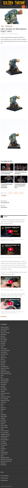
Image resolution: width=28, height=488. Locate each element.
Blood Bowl (3, 343)
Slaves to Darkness (5, 430)
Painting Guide (4, 416)
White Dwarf (3, 462)
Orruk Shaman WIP (5, 202)
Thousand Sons (4, 445)
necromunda (3, 402)
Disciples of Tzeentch (5, 371)
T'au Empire (3, 441)
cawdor (2, 346)
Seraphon (3, 423)
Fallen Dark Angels (5, 380)
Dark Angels (3, 361)
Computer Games (4, 353)
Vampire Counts (4, 454)
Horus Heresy (3, 387)
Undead (2, 450)
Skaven (2, 429)
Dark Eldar (3, 362)
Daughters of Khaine (5, 368)
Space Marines (4, 437)
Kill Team (2, 395)
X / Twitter (10, 192)
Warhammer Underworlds (6, 461)
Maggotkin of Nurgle (5, 400)
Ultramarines (3, 448)
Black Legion (3, 337)
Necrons (2, 404)
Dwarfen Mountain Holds (6, 373)
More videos (4, 316)
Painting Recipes (4, 480)
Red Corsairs (3, 421)
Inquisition (3, 391)
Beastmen (3, 336)
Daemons (3, 359)
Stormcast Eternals (5, 439)
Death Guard (3, 370)
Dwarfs (2, 375)
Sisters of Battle (4, 425)
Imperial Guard (4, 389)
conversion (3, 355)
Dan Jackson (14, 33)
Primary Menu (26, 6)
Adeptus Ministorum (5, 329)
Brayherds (3, 345)
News (2, 405)
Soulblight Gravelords (5, 434)
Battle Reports (4, 334)
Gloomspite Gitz (4, 382)
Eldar (2, 377)
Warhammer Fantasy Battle (6, 459)
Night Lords (3, 407)
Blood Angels (3, 341)
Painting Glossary (4, 478)
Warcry (2, 455)
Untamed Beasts (4, 452)
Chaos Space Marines (5, 350)
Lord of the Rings (4, 398)
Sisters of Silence (4, 427)
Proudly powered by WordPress (6, 486)
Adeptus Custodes (5, 327)
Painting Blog (8, 26)
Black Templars (4, 339)
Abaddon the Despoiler (6, 257)
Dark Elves (3, 364)
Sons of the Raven (4, 432)
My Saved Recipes (5, 475)
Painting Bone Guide (5, 289)
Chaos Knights (4, 348)
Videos (5, 216)
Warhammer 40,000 (5, 457)
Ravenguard (3, 420)
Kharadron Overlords (5, 393)
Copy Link (3, 195)
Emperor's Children (5, 379)
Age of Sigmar (4, 330)
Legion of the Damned (5, 396)
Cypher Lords (3, 357)
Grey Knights (3, 384)
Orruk (2, 412)
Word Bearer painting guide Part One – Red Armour (12, 239)
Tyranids (2, 446)
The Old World (4, 443)
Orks (2, 26)
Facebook (16, 192)
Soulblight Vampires (5, 436)
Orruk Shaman (4, 206)
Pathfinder (3, 418)
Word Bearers (3, 464)
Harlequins (3, 386)
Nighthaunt (3, 409)
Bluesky (21, 192)
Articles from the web (5, 332)
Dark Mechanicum (4, 366)
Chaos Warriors (4, 352)
